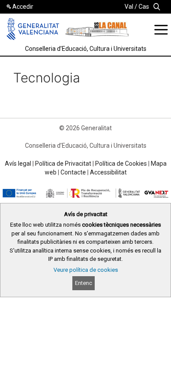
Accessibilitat (108, 172)
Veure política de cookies (85, 270)
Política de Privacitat (63, 163)
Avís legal (18, 163)
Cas (144, 6)
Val (129, 6)
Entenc (83, 283)
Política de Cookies (121, 163)
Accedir (22, 6)
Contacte (73, 172)
